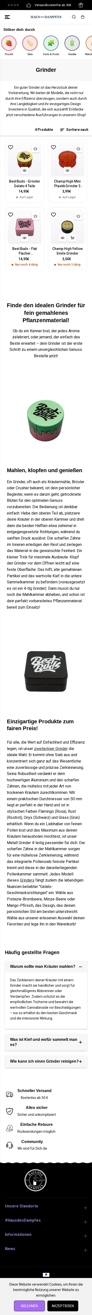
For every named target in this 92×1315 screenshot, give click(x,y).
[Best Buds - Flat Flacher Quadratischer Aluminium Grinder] (25, 227)
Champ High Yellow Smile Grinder (67, 251)
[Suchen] (73, 16)
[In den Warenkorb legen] (72, 238)
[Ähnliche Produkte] (35, 148)
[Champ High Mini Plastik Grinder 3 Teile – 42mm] (68, 160)
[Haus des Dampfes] (46, 17)
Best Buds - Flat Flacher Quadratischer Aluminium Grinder (25, 251)
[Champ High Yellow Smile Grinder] (68, 227)
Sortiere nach (77, 130)
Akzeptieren (63, 1306)
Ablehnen (29, 1306)
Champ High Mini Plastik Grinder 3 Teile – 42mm (67, 183)
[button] (8, 17)
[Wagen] (82, 16)
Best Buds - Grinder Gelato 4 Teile (24, 183)
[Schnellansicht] (24, 170)
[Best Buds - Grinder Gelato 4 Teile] (25, 160)
